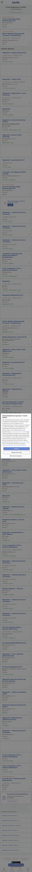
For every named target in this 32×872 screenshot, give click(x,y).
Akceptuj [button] (16, 448)
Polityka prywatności (21, 445)
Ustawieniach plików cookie (9, 445)
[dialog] (16, 436)
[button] (16, 456)
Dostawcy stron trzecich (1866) (18, 431)
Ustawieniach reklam (24, 442)
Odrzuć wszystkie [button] (16, 452)
